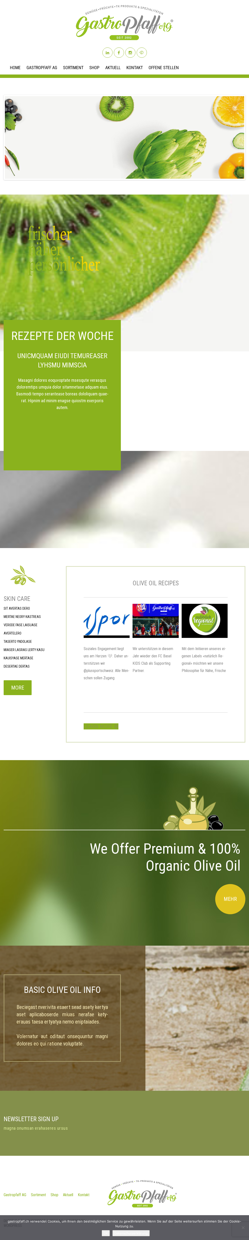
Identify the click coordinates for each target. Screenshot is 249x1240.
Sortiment (73, 67)
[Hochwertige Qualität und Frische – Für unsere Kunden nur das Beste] (205, 621)
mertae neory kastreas (22, 617)
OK (106, 1233)
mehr (230, 899)
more (17, 688)
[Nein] (242, 1227)
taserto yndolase (18, 641)
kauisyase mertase (18, 658)
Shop (94, 67)
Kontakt (134, 67)
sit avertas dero (17, 608)
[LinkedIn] (107, 52)
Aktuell (113, 67)
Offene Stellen (164, 67)
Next (239, 137)
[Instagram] (130, 52)
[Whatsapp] (142, 52)
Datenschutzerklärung (131, 1233)
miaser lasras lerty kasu (24, 650)
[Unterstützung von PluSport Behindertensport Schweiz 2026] (107, 621)
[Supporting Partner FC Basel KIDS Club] (155, 621)
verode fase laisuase (20, 625)
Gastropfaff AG (42, 67)
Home (15, 67)
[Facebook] (119, 52)
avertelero (12, 633)
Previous (9, 137)
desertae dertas (17, 666)
